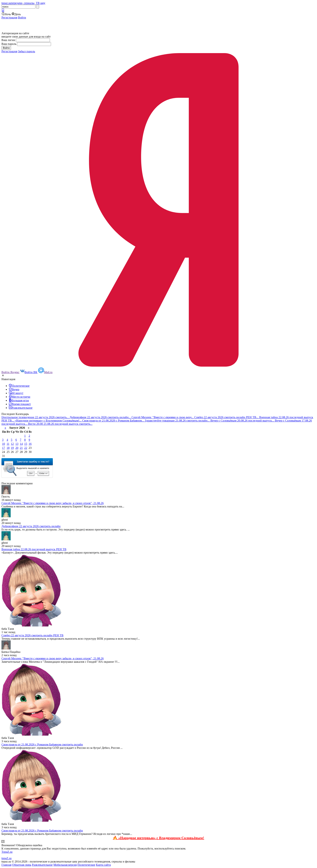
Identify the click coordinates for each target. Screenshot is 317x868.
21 (21, 447)
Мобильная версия (65, 864)
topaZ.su (6, 858)
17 (3, 447)
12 (12, 443)
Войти (22, 17)
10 (3, 443)
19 (12, 447)
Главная (6, 864)
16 (30, 443)
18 (8, 447)
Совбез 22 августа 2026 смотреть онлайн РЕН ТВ (32, 635)
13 (16, 443)
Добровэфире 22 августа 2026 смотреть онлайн (31, 526)
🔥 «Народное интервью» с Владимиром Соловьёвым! (158, 838)
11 (8, 443)
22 (25, 447)
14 (21, 443)
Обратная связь (21, 864)
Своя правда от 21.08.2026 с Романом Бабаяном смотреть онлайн (42, 744)
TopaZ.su (6, 851)
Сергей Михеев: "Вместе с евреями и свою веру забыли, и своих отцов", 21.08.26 (52, 503)
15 (25, 443)
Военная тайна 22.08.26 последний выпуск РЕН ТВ (33, 549)
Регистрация (9, 17)
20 (16, 447)
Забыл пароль (26, 51)
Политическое (86, 864)
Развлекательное (42, 864)
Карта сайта (103, 864)
